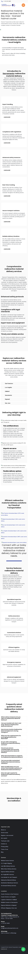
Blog (2, 852)
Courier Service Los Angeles (8, 897)
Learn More (7, 117)
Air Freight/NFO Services (7, 874)
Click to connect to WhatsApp (8, 933)
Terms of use (4, 849)
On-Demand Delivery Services (8, 885)
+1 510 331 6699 (7, 1)
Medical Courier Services (7, 860)
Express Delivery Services (7, 871)
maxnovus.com (4, 949)
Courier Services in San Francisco (9, 894)
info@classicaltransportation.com (9, 928)
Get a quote (4, 838)
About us (3, 830)
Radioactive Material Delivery (8, 880)
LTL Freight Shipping (6, 863)
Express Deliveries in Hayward (8, 905)
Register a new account (7, 835)
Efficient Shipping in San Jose (9, 908)
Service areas (4, 832)
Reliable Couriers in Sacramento (9, 902)
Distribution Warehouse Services (9, 883)
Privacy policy (4, 846)
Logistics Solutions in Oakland (9, 899)
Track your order (5, 841)
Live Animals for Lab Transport (9, 877)
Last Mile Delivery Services (8, 866)
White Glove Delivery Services (8, 869)
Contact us (4, 844)
